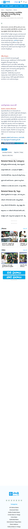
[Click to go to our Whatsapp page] (9, 500)
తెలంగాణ (16, 6)
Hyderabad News (14, 519)
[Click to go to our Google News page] (21, 500)
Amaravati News (14, 510)
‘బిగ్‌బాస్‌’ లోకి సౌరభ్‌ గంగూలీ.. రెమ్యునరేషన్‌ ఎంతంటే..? (13, 200)
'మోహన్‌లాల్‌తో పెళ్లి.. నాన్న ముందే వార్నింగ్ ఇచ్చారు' (14, 175)
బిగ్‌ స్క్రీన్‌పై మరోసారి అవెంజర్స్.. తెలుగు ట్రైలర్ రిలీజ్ (14, 164)
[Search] (19, 2)
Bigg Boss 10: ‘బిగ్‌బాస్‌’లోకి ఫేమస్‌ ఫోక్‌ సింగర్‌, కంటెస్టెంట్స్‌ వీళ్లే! (13, 210)
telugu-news (9, 10)
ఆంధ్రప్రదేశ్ (11, 6)
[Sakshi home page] (14, 494)
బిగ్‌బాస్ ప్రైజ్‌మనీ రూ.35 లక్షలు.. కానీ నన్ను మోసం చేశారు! (14, 194)
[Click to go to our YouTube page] (16, 500)
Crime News (14, 517)
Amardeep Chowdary (7, 152)
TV (23, 2)
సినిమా (21, 6)
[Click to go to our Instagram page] (14, 500)
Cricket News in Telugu (14, 515)
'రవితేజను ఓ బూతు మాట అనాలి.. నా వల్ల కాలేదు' (13, 186)
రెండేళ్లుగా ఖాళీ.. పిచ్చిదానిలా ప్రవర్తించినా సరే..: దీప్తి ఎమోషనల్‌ (13, 216)
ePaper (16, 2)
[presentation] (3, 236)
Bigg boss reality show (7, 155)
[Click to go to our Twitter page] (11, 500)
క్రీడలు (25, 6)
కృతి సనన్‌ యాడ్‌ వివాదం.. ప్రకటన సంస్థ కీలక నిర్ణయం (14, 180)
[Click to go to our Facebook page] (7, 500)
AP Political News (14, 507)
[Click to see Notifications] (26, 2)
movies (15, 10)
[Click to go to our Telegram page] (19, 500)
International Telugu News (14, 522)
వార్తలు (6, 6)
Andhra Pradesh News (14, 512)
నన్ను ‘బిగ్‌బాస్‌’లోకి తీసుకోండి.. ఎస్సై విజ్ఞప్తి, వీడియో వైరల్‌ (14, 205)
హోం (3, 6)
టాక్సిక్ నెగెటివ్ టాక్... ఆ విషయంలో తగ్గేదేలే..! (14, 170)
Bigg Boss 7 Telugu (18, 152)
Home (2, 10)
